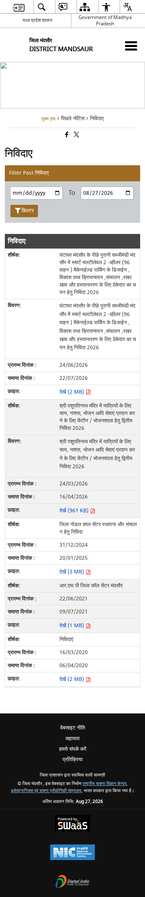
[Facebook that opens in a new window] (66, 135)
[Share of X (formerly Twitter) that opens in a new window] (76, 135)
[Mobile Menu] (131, 45)
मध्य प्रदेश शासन (37, 20)
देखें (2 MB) (72, 392)
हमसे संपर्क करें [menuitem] (72, 749)
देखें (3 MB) (72, 572)
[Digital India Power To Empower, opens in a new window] (72, 882)
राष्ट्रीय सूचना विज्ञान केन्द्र (104, 784)
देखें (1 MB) (72, 625)
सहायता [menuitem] (72, 739)
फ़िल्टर (28, 211)
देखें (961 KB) (74, 511)
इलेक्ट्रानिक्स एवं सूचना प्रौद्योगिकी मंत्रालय (46, 791)
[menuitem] (18, 7)
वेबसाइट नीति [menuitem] (72, 728)
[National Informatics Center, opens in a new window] (72, 853)
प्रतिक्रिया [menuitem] (72, 759)
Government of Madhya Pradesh (105, 20)
